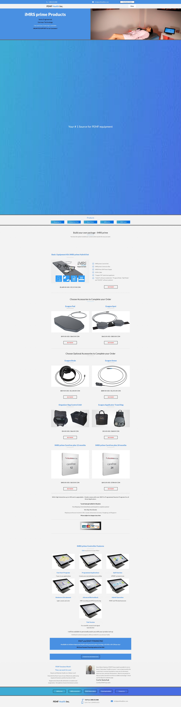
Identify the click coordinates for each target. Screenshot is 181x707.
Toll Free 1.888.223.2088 (92, 700)
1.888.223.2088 (53, 2)
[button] (127, 2)
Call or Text (87, 702)
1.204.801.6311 (95, 702)
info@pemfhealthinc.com (102, 2)
